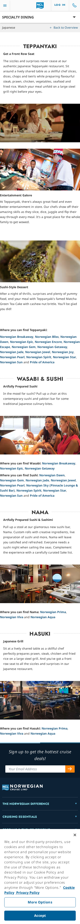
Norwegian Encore (48, 342)
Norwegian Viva (11, 617)
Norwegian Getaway (52, 347)
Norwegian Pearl (12, 357)
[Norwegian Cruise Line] (40, 5)
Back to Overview (65, 27)
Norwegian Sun (11, 362)
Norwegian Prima (53, 612)
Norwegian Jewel (37, 352)
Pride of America (42, 362)
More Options (40, 902)
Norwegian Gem (24, 347)
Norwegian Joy (63, 352)
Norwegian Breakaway (16, 337)
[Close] (75, 835)
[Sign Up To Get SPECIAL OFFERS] (70, 769)
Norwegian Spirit (38, 357)
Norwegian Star (64, 357)
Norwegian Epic (21, 342)
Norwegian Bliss (47, 337)
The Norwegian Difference (26, 804)
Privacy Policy (27, 892)
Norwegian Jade (11, 352)
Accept (40, 915)
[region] (40, 876)
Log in (60, 5)
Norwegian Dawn (52, 475)
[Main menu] (5, 6)
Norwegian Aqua (43, 617)
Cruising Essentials (20, 817)
